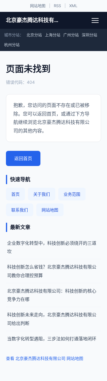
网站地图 (37, 5)
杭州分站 (12, 44)
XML (73, 5)
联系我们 (19, 209)
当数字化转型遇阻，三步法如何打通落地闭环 (51, 339)
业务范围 (72, 194)
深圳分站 (89, 34)
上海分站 (52, 34)
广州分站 (71, 34)
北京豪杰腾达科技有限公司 (32, 20)
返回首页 (23, 158)
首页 (15, 194)
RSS (57, 5)
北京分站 (34, 34)
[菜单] (95, 20)
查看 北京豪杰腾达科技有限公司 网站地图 (44, 358)
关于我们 (41, 194)
